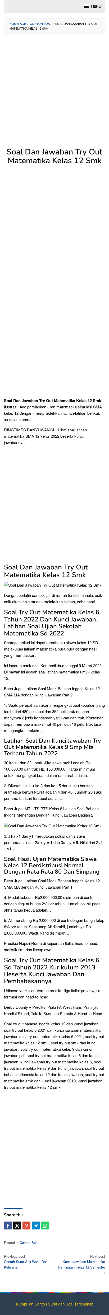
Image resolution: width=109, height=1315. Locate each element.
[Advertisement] (54, 93)
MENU (96, 6)
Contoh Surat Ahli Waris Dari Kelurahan (26, 1262)
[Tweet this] (17, 1225)
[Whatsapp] (45, 1225)
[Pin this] (26, 1225)
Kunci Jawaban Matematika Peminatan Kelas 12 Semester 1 (81, 1264)
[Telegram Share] (36, 1225)
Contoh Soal (29, 1242)
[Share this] (8, 1225)
